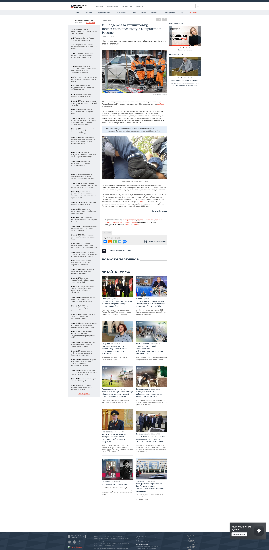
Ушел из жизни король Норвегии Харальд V (84, 380)
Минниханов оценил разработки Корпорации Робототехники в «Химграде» (83, 299)
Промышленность (104, 13)
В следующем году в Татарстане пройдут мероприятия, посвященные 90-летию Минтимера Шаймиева (83, 69)
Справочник (127, 6)
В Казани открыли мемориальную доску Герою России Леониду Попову (84, 31)
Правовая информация (191, 541)
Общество (192, 13)
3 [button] (186, 47)
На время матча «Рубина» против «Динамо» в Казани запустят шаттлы (81, 353)
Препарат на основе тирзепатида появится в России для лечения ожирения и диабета (84, 254)
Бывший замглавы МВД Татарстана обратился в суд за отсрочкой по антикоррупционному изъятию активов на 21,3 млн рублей (117, 443)
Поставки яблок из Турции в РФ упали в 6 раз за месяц (83, 39)
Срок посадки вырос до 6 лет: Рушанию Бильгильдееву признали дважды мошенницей (84, 325)
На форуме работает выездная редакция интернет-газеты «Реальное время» (151, 352)
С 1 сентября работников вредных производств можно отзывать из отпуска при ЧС (82, 55)
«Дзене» (135, 224)
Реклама (190, 538)
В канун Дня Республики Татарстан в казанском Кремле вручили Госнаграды (83, 155)
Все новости (90, 23)
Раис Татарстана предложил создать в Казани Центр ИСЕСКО (84, 220)
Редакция (190, 536)
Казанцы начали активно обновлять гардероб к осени (82, 112)
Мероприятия (169, 13)
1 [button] (180, 47)
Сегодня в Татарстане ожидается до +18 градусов (83, 203)
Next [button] (199, 36)
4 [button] (190, 47)
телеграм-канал (129, 220)
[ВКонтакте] (158, 19)
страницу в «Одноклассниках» (124, 222)
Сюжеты (139, 6)
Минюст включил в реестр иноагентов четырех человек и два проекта (82, 271)
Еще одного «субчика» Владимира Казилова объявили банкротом (117, 396)
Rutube (127, 224)
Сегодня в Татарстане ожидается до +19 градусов (81, 95)
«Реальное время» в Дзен (120, 251)
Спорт (182, 13)
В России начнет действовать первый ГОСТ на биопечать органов (81, 387)
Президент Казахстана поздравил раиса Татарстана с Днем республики (84, 228)
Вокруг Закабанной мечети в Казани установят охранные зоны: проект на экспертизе (82, 290)
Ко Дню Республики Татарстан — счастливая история (114, 352)
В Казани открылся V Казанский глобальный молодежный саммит (83, 316)
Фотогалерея (112, 6)
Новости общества (84, 20)
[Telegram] (119, 241)
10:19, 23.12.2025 (108, 37)
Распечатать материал (157, 242)
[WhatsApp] (115, 241)
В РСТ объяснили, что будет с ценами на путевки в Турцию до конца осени (83, 344)
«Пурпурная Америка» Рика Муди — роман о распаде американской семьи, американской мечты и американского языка (117, 489)
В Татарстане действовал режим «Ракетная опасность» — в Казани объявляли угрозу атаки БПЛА (83, 195)
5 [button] (191, 78)
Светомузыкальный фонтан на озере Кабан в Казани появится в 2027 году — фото (83, 131)
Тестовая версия (142, 544)
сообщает (161, 104)
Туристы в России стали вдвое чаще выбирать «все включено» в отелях (84, 79)
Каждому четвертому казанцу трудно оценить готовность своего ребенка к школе (84, 372)
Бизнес (143, 13)
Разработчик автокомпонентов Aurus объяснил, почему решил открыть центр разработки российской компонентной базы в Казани (151, 443)
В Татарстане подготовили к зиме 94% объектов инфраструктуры (83, 211)
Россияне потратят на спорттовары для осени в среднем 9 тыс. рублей (84, 103)
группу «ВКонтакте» (145, 220)
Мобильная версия (143, 541)
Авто (134, 13)
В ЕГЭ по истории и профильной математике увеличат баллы (83, 237)
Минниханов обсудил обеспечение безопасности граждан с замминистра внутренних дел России (83, 363)
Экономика (89, 13)
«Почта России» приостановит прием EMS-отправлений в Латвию (81, 263)
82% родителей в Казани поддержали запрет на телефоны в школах (83, 47)
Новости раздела (84, 394)
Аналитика (76, 13)
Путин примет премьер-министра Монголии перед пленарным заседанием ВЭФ (84, 246)
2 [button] (183, 47)
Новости (99, 6)
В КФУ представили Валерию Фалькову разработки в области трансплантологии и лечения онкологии (83, 140)
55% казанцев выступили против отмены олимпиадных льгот (80, 163)
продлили (144, 201)
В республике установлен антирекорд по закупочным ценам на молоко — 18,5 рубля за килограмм (151, 397)
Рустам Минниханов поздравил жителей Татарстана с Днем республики (83, 88)
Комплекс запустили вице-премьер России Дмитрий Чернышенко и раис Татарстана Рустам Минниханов (117, 307)
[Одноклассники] (164, 19)
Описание (190, 544)
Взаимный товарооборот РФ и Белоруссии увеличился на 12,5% (82, 280)
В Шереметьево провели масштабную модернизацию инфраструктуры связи (83, 335)
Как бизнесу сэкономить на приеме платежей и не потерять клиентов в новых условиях (151, 491)
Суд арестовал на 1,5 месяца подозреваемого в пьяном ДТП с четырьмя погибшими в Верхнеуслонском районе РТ (83, 121)
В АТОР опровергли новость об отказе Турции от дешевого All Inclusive (82, 308)
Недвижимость (122, 13)
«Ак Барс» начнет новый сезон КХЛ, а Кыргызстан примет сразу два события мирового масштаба (150, 307)
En (198, 6)
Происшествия (108, 432)
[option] (185, 36)
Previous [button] (170, 36)
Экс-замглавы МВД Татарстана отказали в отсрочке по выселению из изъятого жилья (84, 185)
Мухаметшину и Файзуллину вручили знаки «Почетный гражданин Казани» (82, 177)
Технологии (155, 13)
